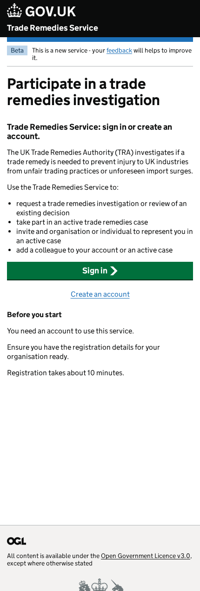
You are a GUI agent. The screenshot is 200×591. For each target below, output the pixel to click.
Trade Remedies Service (52, 28)
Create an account (100, 294)
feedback (119, 50)
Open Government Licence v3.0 (145, 555)
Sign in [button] (94, 271)
